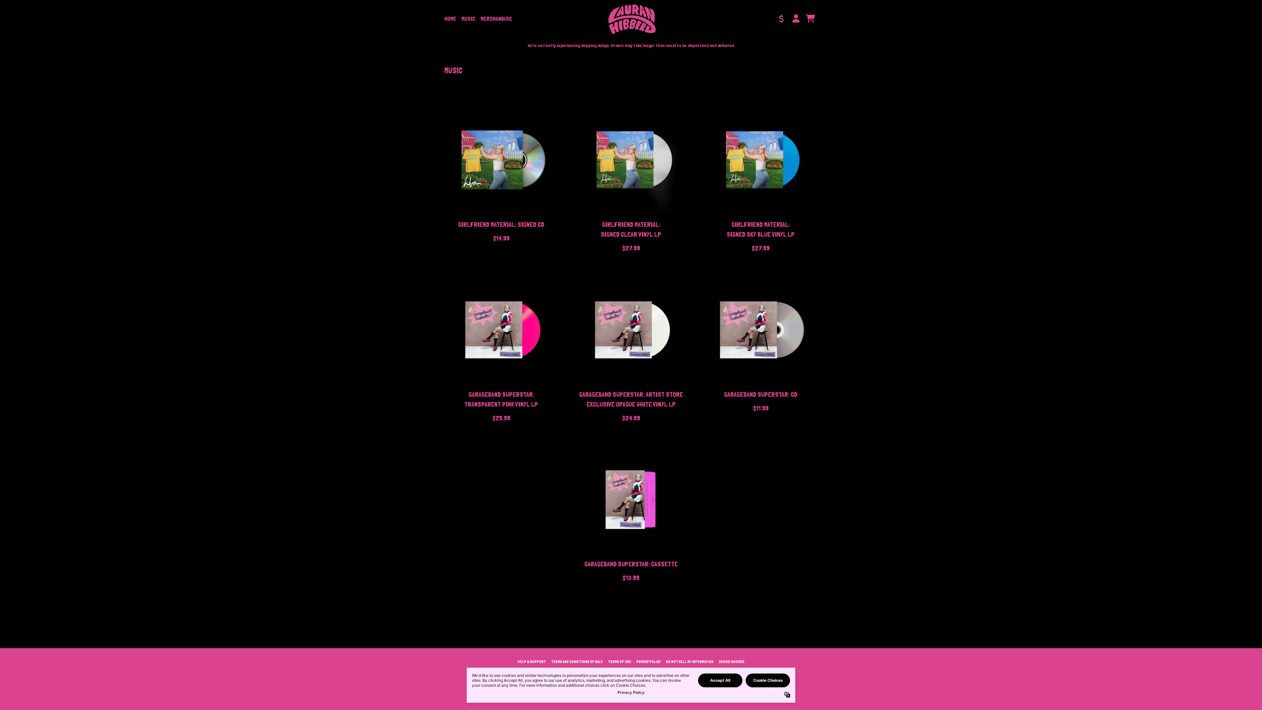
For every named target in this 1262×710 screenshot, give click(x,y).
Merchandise (496, 18)
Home (450, 18)
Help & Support (532, 661)
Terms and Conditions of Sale (577, 661)
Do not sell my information (689, 661)
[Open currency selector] (781, 18)
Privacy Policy (648, 661)
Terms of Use (619, 661)
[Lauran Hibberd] (631, 18)
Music (468, 18)
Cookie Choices (731, 661)
